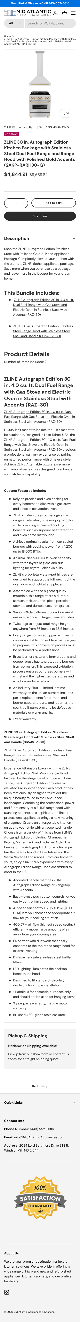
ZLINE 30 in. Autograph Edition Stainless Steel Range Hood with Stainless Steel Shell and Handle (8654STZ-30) (43, 331)
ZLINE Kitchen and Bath (19, 127)
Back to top (40, 1086)
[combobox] (40, 23)
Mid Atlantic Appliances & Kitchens (34, 1312)
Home (7, 36)
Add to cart (54, 203)
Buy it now (40, 216)
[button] (64, 13)
